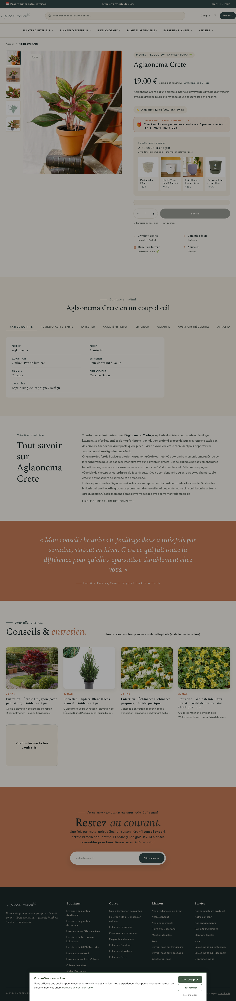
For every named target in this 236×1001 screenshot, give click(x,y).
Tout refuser (190, 987)
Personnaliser (190, 995)
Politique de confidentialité (77, 987)
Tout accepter (190, 979)
